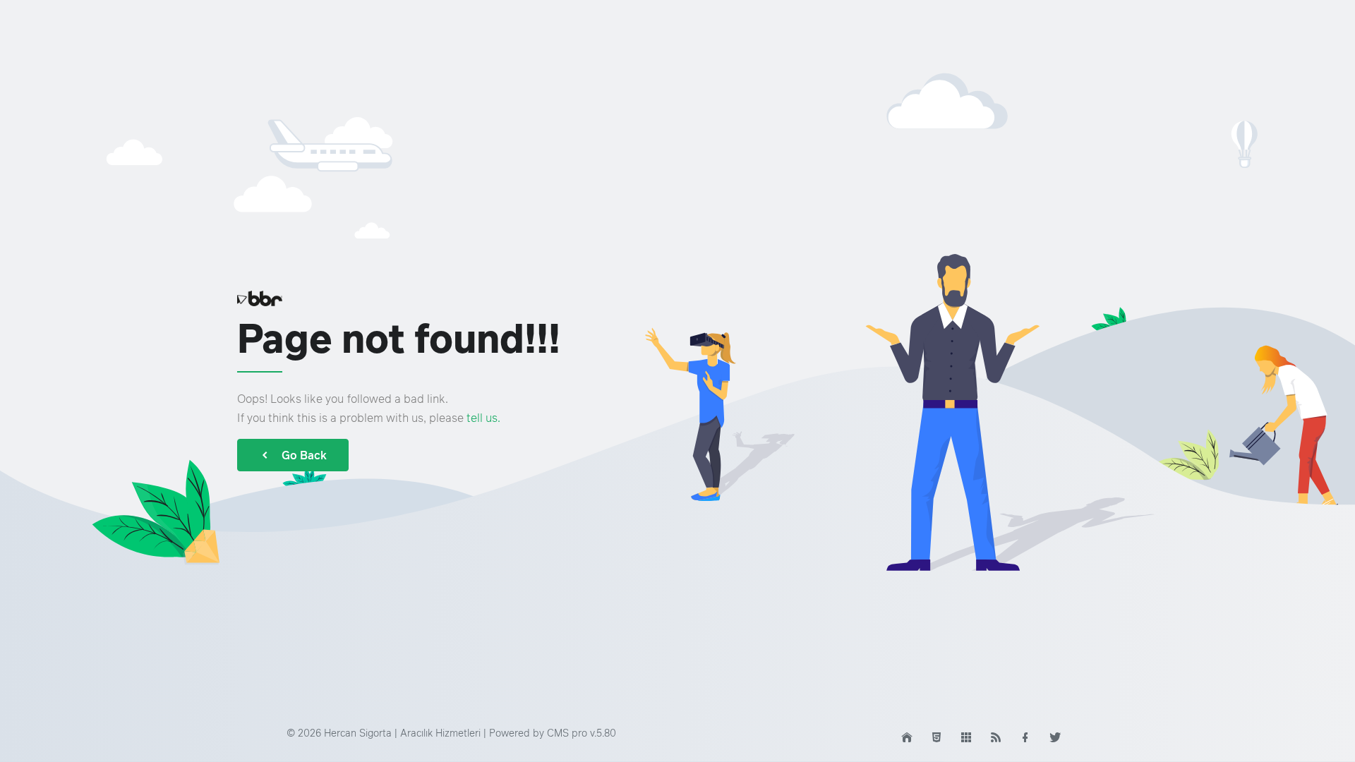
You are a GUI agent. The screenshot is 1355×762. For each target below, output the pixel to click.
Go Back (304, 455)
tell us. (483, 417)
